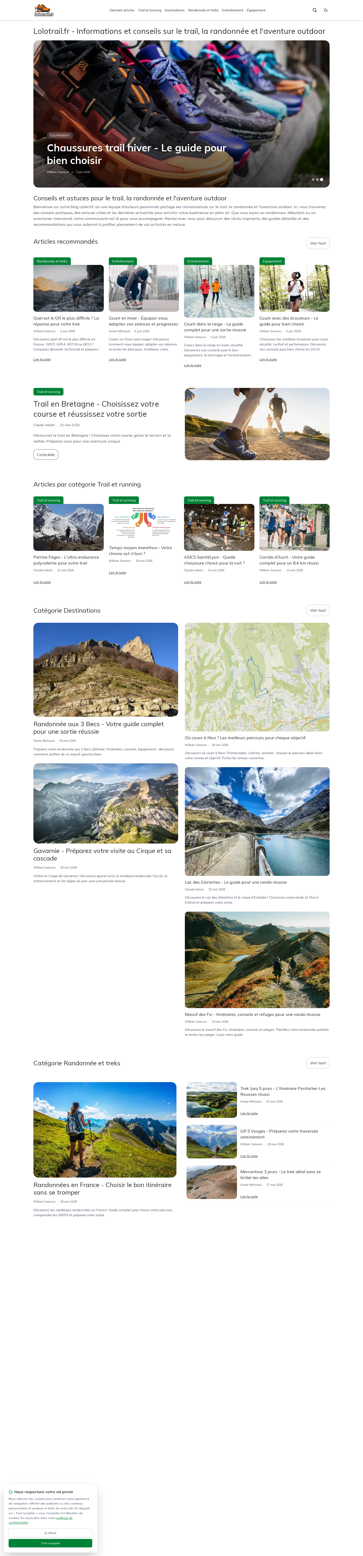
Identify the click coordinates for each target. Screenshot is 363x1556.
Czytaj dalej (46, 454)
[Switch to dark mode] (326, 10)
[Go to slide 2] (317, 179)
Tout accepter (50, 1543)
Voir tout (318, 243)
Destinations (175, 10)
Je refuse (51, 1533)
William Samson (58, 172)
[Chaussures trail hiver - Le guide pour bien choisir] (181, 114)
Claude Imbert (42, 570)
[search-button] (314, 10)
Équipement (256, 10)
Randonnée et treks (203, 10)
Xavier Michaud (119, 331)
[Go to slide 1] (313, 179)
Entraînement (232, 10)
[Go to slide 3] (321, 179)
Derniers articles (122, 10)
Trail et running (149, 10)
